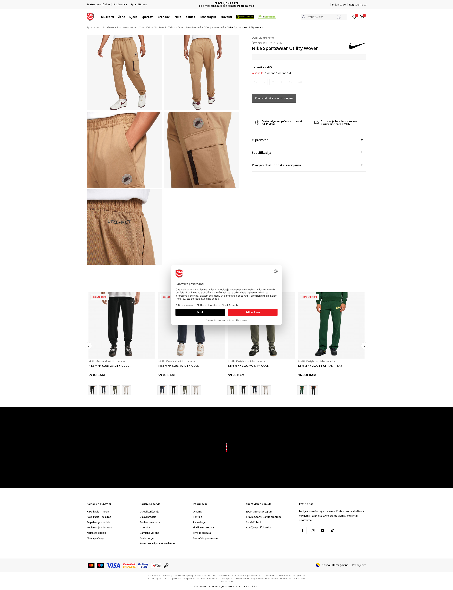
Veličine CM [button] (284, 73)
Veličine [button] (271, 73)
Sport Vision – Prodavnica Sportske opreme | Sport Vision (120, 27)
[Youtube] (322, 530)
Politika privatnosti (150, 522)
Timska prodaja (202, 532)
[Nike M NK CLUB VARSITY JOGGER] (121, 325)
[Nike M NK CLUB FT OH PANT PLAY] (331, 325)
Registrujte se (357, 4)
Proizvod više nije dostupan (274, 98)
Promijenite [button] (359, 565)
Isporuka (145, 527)
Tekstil (172, 27)
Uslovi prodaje (148, 517)
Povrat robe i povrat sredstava (157, 543)
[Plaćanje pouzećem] (166, 565)
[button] (116, 17)
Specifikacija (261, 152)
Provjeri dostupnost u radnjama (276, 165)
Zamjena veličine (149, 532)
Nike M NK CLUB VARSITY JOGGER (109, 365)
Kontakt (197, 517)
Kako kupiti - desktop (99, 517)
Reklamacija (147, 538)
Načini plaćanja (95, 538)
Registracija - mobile (98, 522)
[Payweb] (156, 565)
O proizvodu (261, 140)
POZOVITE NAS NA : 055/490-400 (226, 3)
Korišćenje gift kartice (258, 527)
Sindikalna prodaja (203, 527)
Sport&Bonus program (259, 511)
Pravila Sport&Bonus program (263, 517)
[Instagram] (312, 530)
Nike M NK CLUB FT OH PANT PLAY (320, 365)
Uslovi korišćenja (149, 511)
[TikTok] (332, 530)
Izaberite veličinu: (264, 67)
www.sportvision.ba (211, 586)
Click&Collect (253, 522)
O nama (197, 511)
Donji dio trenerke (215, 27)
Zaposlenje (199, 522)
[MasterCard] (91, 565)
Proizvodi (160, 27)
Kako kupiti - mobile (98, 511)
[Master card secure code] (129, 565)
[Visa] (114, 565)
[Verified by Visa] (143, 565)
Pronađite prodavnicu (205, 538)
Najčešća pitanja (96, 532)
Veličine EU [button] (258, 73)
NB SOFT (233, 586)
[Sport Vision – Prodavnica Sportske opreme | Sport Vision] (90, 16)
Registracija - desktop (99, 527)
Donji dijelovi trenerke (190, 27)
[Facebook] (302, 530)
